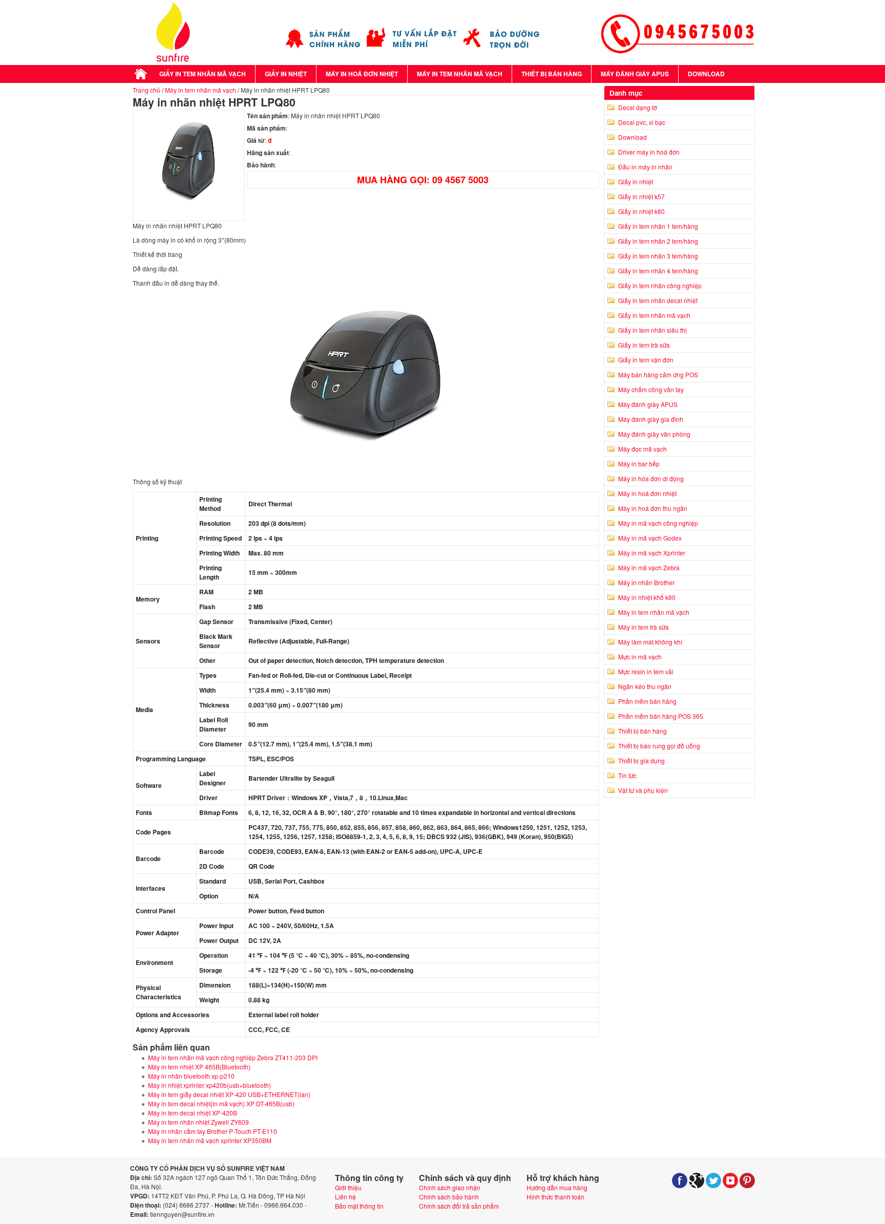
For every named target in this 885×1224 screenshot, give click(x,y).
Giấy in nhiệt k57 (641, 196)
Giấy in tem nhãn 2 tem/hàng (658, 241)
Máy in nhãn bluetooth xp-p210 (191, 1075)
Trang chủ (146, 89)
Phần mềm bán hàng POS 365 (660, 716)
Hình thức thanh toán (555, 1196)
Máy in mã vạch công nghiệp (658, 523)
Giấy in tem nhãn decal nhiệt (658, 300)
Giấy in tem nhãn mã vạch (202, 73)
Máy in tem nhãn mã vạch (459, 73)
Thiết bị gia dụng (641, 760)
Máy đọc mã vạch (642, 448)
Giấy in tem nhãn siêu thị (652, 330)
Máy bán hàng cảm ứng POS (658, 374)
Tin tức (627, 775)
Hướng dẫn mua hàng (556, 1187)
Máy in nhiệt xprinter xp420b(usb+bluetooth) (209, 1085)
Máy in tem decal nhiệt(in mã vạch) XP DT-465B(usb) (221, 1103)
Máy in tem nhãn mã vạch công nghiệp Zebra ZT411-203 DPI (233, 1057)
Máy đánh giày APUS (635, 73)
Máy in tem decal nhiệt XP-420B (192, 1112)
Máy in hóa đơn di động (651, 478)
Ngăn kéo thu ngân (644, 686)
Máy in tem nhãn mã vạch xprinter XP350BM (209, 1140)
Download (706, 73)
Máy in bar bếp (639, 463)
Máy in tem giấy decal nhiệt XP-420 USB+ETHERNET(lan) (229, 1094)
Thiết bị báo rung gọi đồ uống (659, 745)
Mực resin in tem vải (645, 671)
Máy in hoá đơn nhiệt (362, 73)
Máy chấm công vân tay (651, 389)
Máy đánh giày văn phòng (654, 434)
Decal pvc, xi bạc (641, 122)
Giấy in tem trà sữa (644, 344)
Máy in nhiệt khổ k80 (647, 597)
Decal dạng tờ (637, 107)
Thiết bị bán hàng (551, 73)
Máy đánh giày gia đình (650, 419)
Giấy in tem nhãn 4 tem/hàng (658, 270)
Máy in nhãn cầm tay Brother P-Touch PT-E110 (212, 1131)
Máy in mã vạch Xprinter (651, 552)
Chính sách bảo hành (449, 1196)
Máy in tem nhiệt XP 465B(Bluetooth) (199, 1066)
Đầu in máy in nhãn (645, 166)
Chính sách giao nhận (449, 1187)
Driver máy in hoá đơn (649, 151)
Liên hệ (345, 1196)
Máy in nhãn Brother (646, 582)
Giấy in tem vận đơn (645, 359)
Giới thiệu (348, 1187)
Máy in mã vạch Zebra (649, 567)
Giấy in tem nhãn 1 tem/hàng (658, 226)
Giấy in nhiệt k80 (641, 211)
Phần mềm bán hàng (647, 701)
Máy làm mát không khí (650, 641)
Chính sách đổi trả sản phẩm (459, 1205)
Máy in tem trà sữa (643, 626)
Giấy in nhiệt (286, 73)
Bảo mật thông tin (359, 1205)
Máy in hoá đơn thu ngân (652, 508)
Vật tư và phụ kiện (643, 790)
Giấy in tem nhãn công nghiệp (660, 285)
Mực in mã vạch (640, 656)
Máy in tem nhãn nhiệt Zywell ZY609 (198, 1122)
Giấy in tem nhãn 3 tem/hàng (658, 255)
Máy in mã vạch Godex (650, 537)
